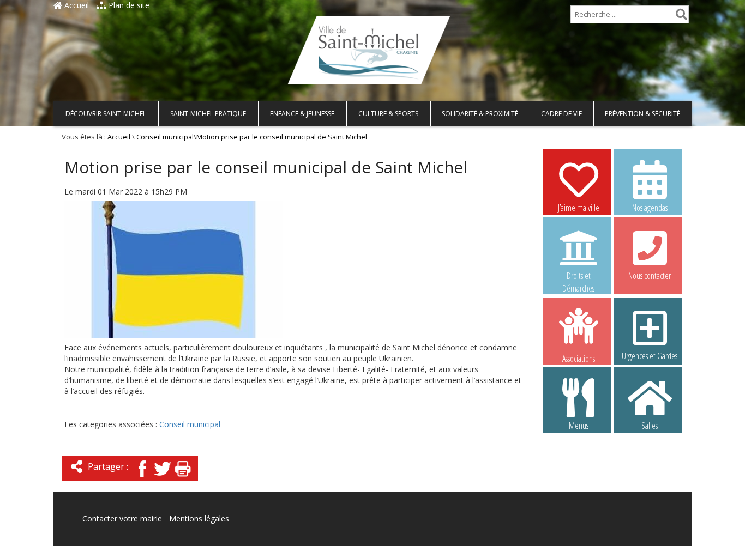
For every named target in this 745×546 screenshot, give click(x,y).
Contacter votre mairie (122, 518)
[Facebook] (142, 478)
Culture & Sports (388, 113)
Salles (649, 426)
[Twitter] (162, 478)
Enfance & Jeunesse (302, 113)
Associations (578, 358)
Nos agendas (650, 208)
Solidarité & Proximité (480, 113)
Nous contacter (649, 276)
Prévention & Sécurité (642, 113)
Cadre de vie (561, 113)
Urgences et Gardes (649, 356)
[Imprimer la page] (182, 478)
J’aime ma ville (578, 208)
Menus (578, 426)
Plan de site (127, 5)
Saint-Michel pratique (208, 113)
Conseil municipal (165, 137)
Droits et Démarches (578, 276)
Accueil (75, 5)
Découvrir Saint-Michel (105, 113)
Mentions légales (199, 518)
